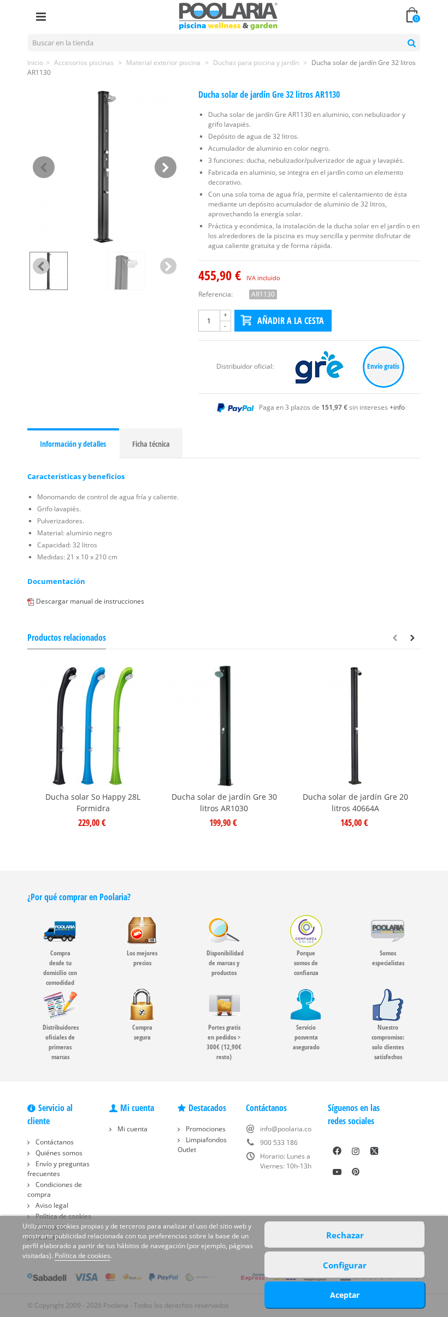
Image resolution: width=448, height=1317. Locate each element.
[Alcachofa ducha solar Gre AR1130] (143, 271)
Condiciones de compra (54, 1189)
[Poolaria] (228, 15)
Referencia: (215, 294)
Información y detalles (73, 444)
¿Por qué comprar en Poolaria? (79, 897)
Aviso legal (51, 1205)
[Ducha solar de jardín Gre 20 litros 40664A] (355, 726)
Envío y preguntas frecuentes (58, 1168)
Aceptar (344, 1295)
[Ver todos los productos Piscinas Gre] (319, 366)
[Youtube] (337, 1171)
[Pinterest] (355, 1171)
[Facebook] (337, 1151)
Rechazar (345, 1235)
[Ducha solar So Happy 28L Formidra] (93, 726)
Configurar (345, 1265)
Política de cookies (82, 1255)
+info (397, 407)
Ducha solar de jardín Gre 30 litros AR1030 (224, 802)
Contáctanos (54, 1142)
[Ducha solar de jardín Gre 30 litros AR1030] (224, 726)
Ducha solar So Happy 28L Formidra (92, 802)
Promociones (205, 1128)
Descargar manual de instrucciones (90, 601)
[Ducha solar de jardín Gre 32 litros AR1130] (104, 167)
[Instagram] (355, 1151)
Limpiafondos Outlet (202, 1144)
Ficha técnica (151, 444)
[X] (374, 1151)
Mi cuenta (132, 1128)
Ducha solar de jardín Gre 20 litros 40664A (355, 802)
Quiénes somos (58, 1152)
